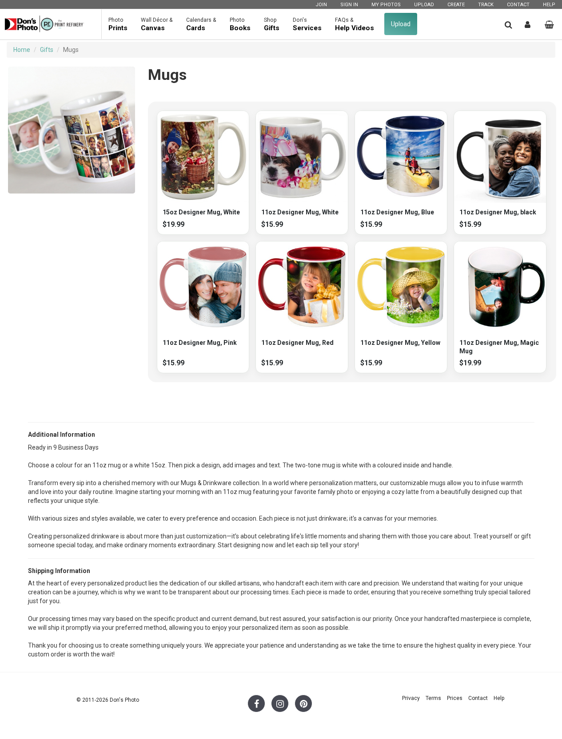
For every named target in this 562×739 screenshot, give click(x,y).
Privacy (411, 698)
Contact (518, 5)
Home (21, 49)
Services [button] (307, 24)
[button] (508, 24)
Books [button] (240, 24)
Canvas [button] (157, 24)
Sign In (349, 5)
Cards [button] (201, 24)
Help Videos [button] (354, 24)
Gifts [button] (271, 24)
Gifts (46, 49)
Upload (424, 5)
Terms (433, 698)
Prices (454, 698)
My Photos (386, 5)
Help (549, 5)
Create (456, 5)
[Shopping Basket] (549, 24)
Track (486, 5)
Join (321, 5)
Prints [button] (118, 24)
